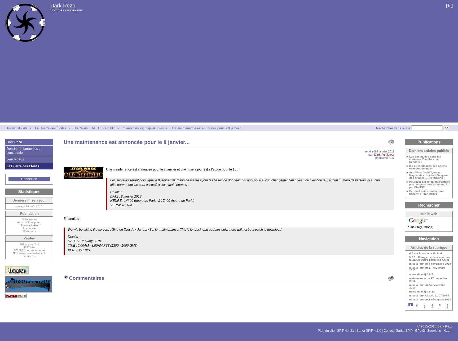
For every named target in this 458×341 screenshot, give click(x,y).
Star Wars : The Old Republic (94, 128)
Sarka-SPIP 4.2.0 (368, 331)
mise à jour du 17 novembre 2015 (427, 269)
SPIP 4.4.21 (345, 331)
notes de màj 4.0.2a (422, 291)
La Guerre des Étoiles (50, 128)
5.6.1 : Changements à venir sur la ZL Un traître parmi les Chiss (430, 258)
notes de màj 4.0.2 (421, 274)
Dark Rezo (62, 5)
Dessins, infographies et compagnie (24, 150)
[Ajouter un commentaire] (391, 278)
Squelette (434, 331)
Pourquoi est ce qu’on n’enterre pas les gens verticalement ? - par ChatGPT (429, 185)
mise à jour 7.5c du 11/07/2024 (429, 295)
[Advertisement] (229, 85)
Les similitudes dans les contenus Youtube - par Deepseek (425, 159)
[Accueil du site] (25, 23)
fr (449, 5)
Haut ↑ (448, 331)
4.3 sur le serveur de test (425, 253)
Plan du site (326, 331)
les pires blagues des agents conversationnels (428, 167)
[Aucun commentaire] (391, 142)
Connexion (29, 179)
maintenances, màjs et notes (143, 128)
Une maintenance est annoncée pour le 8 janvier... (206, 128)
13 (446, 307)
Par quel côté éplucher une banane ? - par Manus (426, 192)
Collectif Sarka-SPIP (398, 331)
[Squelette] (16, 296)
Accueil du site (17, 128)
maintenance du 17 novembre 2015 (428, 279)
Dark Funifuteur (384, 154)
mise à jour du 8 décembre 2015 (430, 299)
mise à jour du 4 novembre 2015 (430, 264)
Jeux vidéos (15, 159)
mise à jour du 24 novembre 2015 (427, 286)
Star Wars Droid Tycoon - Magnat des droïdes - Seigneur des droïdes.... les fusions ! (429, 175)
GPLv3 (420, 331)
